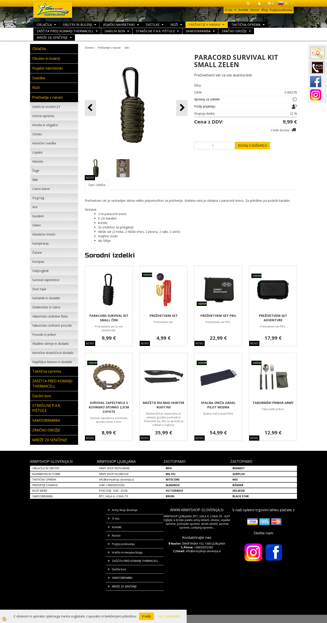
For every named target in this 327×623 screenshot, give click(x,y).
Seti (35, 180)
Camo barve (41, 189)
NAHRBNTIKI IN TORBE (46, 474)
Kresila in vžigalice (45, 125)
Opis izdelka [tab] (96, 185)
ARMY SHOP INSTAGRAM (114, 468)
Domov (89, 48)
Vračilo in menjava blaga (127, 552)
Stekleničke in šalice (46, 307)
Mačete (37, 161)
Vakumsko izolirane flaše (50, 316)
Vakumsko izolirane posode (52, 325)
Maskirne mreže (43, 234)
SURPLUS (238, 474)
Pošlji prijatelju (204, 106)
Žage (35, 170)
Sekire (36, 225)
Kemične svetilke (44, 143)
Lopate (37, 152)
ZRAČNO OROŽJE (234, 31)
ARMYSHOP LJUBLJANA (116, 461)
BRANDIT (238, 468)
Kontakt (243, 10)
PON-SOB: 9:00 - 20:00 (113, 491)
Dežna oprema (43, 116)
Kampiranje (40, 243)
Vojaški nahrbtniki (119, 24)
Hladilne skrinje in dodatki (50, 343)
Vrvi (34, 207)
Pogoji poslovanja (281, 10)
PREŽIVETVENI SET (163, 315)
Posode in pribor (44, 334)
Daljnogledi (40, 271)
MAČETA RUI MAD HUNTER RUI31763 (163, 405)
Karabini (38, 216)
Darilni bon (115, 31)
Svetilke (152, 24)
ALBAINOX (173, 485)
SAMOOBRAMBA (198, 31)
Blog (264, 10)
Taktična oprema (245, 24)
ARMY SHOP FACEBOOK (114, 474)
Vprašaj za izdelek (207, 99)
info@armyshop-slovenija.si (116, 479)
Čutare (37, 252)
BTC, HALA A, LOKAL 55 (113, 496)
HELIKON (238, 491)
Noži (174, 24)
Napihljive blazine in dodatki (52, 362)
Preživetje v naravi (204, 24)
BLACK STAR (240, 496)
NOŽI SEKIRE (39, 491)
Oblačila (44, 24)
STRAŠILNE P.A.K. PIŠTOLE (155, 31)
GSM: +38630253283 (112, 485)
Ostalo (37, 134)
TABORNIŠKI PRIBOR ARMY (272, 403)
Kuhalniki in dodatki (46, 298)
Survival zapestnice (45, 280)
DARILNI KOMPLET (46, 107)
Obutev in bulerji (77, 24)
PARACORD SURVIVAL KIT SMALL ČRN (108, 317)
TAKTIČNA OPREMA (44, 479)
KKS (235, 479)
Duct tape (39, 289)
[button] (182, 108)
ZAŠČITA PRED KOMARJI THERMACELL (65, 31)
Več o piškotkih (169, 616)
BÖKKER (237, 485)
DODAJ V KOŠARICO (252, 145)
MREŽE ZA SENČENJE (52, 37)
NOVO (90, 178)
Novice (254, 10)
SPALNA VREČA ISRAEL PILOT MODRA (218, 405)
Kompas (38, 262)
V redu (146, 616)
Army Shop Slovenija (124, 510)
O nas (228, 10)
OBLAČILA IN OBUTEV (45, 468)
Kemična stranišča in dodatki (52, 353)
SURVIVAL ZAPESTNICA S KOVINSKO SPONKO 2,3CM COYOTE (109, 407)
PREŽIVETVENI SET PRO (218, 315)
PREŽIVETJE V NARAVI (45, 485)
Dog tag (38, 198)
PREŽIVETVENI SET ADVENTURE (273, 317)
